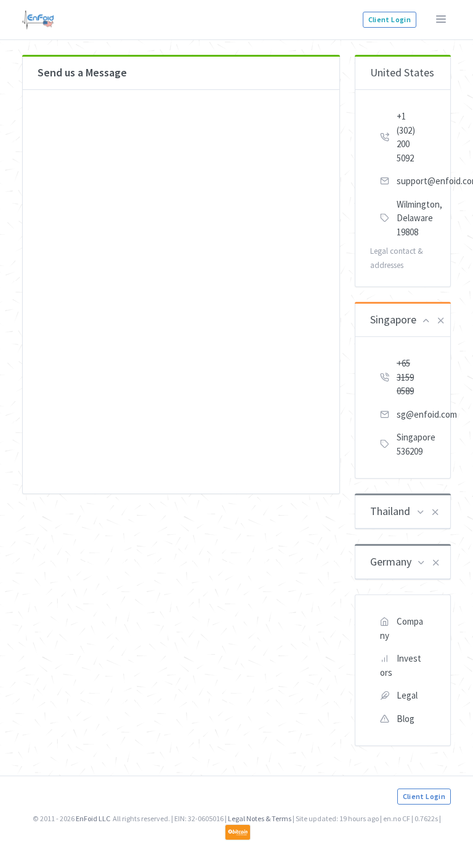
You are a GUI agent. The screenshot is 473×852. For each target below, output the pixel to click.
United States (402, 72)
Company (401, 628)
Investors (400, 665)
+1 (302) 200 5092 (406, 137)
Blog (405, 718)
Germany (390, 561)
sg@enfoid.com (416, 414)
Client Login (389, 19)
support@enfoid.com (416, 181)
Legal (407, 695)
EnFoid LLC (93, 818)
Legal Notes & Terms (259, 818)
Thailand (390, 511)
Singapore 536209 (416, 444)
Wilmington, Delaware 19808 (416, 218)
